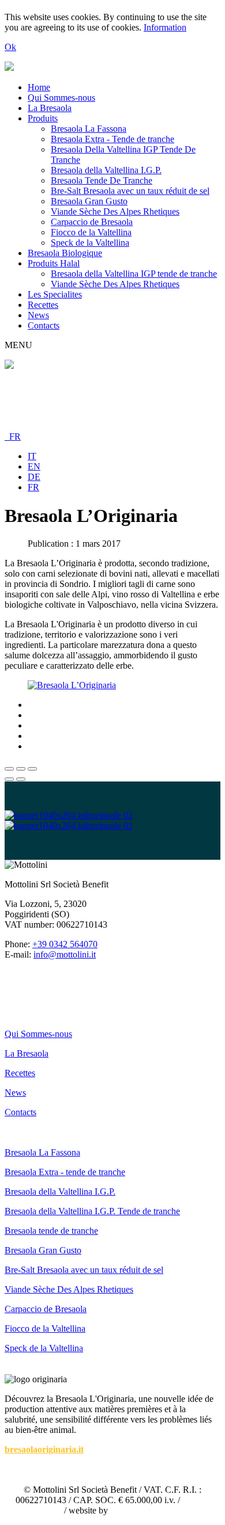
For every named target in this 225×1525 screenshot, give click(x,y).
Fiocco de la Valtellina (91, 232)
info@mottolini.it (64, 954)
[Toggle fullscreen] (20, 769)
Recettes (43, 305)
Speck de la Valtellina (90, 242)
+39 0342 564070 (64, 944)
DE (34, 477)
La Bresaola (50, 108)
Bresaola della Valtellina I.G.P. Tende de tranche (92, 1211)
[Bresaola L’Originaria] (72, 685)
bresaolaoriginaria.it (44, 1449)
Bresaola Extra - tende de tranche (65, 1172)
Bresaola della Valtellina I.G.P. (106, 170)
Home (39, 87)
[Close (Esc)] (9, 769)
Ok (10, 47)
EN (34, 466)
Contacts (43, 325)
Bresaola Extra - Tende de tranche (112, 139)
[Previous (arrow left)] (9, 779)
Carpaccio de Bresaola (92, 222)
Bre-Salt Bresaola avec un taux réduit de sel (130, 191)
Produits (43, 118)
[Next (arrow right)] (20, 779)
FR (13, 436)
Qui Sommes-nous (61, 97)
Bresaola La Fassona (88, 129)
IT (32, 456)
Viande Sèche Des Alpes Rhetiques (115, 211)
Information (165, 27)
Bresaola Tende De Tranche (101, 180)
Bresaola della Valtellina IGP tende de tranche (134, 274)
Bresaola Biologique (65, 253)
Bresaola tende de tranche (51, 1231)
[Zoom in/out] (32, 769)
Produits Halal (54, 263)
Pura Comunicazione (148, 1510)
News (38, 315)
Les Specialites (55, 294)
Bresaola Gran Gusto (89, 201)
